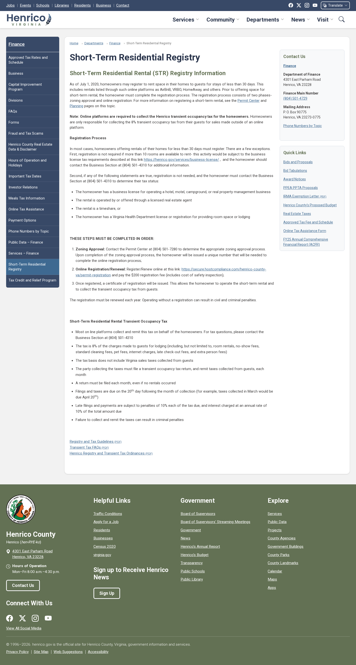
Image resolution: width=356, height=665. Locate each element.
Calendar (275, 571)
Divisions (16, 100)
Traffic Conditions (107, 514)
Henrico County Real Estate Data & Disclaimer (30, 147)
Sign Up (106, 593)
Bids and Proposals (298, 162)
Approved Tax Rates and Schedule (28, 60)
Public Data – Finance (26, 242)
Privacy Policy (17, 652)
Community (221, 19)
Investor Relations (23, 187)
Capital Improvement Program (25, 87)
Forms (14, 122)
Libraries (62, 5)
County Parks (278, 555)
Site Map (41, 652)
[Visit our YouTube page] (48, 618)
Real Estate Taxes (297, 214)
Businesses (103, 538)
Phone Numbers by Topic (29, 231)
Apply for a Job (106, 522)
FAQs (13, 111)
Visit (323, 19)
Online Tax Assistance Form (304, 231)
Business (103, 5)
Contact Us (23, 585)
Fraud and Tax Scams (26, 133)
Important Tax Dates (25, 176)
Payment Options (22, 220)
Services (183, 19)
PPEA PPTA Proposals (300, 188)
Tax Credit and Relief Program (32, 280)
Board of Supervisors (198, 514)
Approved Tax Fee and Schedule (308, 222)
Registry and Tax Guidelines (92, 441)
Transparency (192, 563)
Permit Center (249, 100)
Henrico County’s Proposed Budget (310, 205)
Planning (76, 106)
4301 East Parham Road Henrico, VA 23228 (32, 554)
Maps (272, 579)
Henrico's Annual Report (200, 546)
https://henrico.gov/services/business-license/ (181, 159)
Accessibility (98, 652)
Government (191, 530)
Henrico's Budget (194, 555)
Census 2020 (104, 546)
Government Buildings (285, 546)
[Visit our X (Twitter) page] (22, 618)
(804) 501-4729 (295, 98)
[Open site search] (341, 19)
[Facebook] (290, 5)
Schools (42, 5)
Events (25, 5)
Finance (17, 44)
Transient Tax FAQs (85, 447)
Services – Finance (24, 253)
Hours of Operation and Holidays (27, 162)
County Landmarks (283, 563)
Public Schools (193, 571)
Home (74, 43)
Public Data (277, 522)
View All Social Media (23, 628)
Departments (263, 19)
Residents (82, 5)
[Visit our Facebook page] (9, 618)
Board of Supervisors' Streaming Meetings (215, 522)
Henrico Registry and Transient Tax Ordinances (107, 453)
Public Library (192, 579)
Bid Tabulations (295, 171)
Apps (272, 587)
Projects (275, 530)
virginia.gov (102, 555)
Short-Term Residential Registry (27, 266)
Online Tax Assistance (26, 209)
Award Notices (294, 179)
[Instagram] (307, 5)
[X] (299, 5)
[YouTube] (315, 5)
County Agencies (282, 538)
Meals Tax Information (27, 198)
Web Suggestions (68, 652)
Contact (122, 5)
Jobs (10, 5)
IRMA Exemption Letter (301, 196)
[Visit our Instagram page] (35, 618)
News (298, 19)
